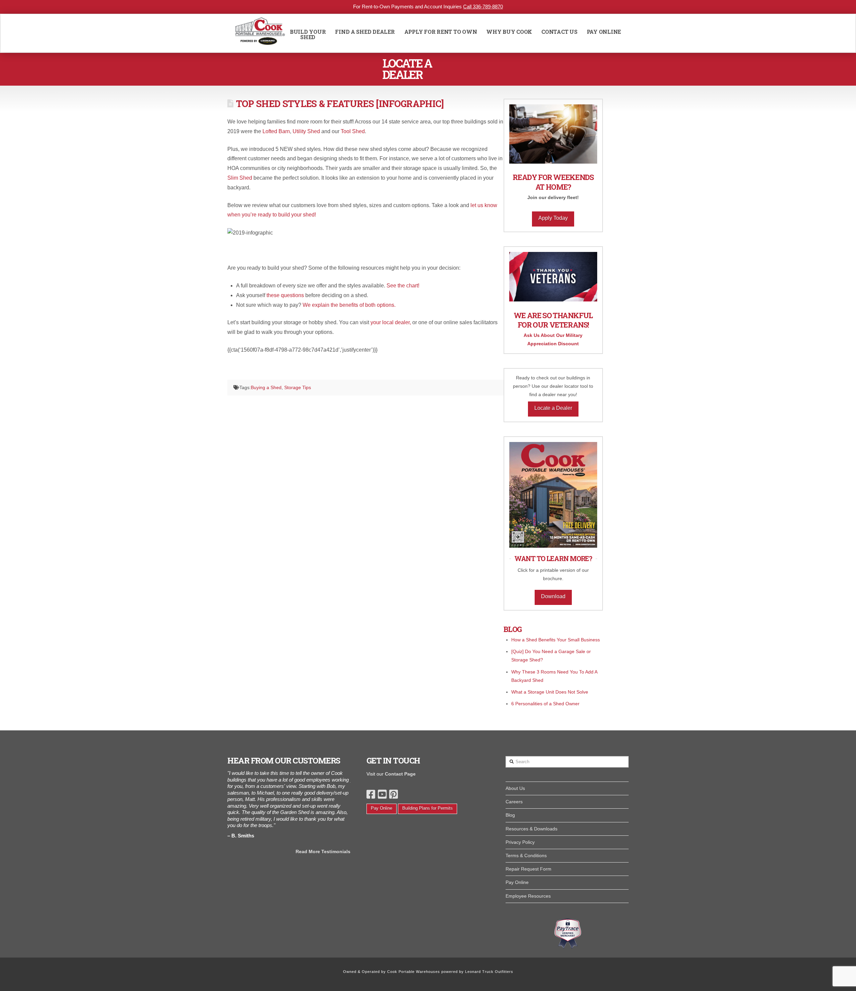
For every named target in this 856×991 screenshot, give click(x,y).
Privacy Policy (520, 842)
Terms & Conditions (526, 855)
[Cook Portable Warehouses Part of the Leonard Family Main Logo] (260, 33)
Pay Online (381, 808)
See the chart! (404, 285)
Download (553, 596)
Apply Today (553, 218)
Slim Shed (239, 178)
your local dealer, (391, 322)
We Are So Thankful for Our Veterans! (553, 320)
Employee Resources (528, 896)
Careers (514, 801)
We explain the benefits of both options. (349, 305)
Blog (510, 815)
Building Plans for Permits (427, 808)
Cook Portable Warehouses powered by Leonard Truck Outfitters (450, 972)
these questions (285, 295)
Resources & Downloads (531, 828)
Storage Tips (297, 387)
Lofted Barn (276, 131)
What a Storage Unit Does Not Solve (549, 692)
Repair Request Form (528, 869)
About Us (515, 788)
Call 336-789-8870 (483, 6)
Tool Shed (353, 131)
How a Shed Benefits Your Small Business (555, 639)
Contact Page (400, 774)
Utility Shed (306, 131)
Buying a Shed (266, 387)
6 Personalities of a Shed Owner (545, 703)
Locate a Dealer (553, 408)
